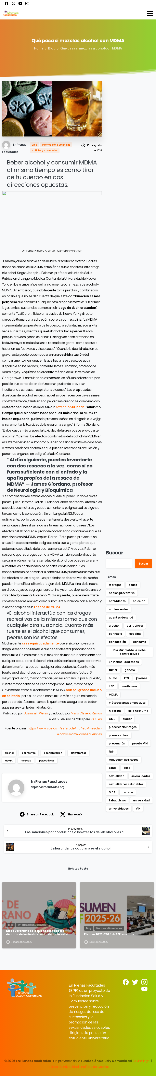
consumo (139, 642)
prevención (117, 743)
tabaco (127, 792)
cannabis (115, 634)
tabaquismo (117, 800)
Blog (51, 48)
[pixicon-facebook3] (125, 981)
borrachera (135, 625)
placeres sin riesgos (122, 727)
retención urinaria (70, 407)
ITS (126, 678)
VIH (138, 808)
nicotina (115, 711)
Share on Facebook (40, 814)
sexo (127, 768)
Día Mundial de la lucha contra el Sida (129, 652)
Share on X (74, 814)
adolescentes (118, 609)
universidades (119, 808)
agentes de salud (121, 617)
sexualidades (140, 776)
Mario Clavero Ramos (86, 713)
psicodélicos (46, 760)
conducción (117, 642)
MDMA (8, 760)
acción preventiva (122, 593)
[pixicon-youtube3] (144, 988)
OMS (112, 719)
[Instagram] (27, 3)
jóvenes (141, 678)
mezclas (26, 760)
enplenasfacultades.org (47, 787)
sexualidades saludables (126, 784)
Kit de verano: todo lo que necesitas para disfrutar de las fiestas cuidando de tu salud (37, 932)
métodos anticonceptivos (127, 702)
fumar (113, 670)
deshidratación (53, 753)
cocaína (135, 634)
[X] (13, 3)
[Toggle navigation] (150, 13)
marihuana (129, 686)
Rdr (111, 751)
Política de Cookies (95, 1066)
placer (127, 719)
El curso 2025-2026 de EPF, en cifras (109, 934)
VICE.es (96, 719)
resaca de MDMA (47, 607)
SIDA (112, 792)
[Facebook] (6, 3)
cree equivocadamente (40, 643)
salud (112, 768)
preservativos (118, 735)
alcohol (9, 753)
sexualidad (116, 776)
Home (38, 48)
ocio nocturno (138, 711)
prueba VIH (139, 743)
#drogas (115, 585)
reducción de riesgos (123, 759)
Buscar (114, 552)
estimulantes (78, 753)
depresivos (29, 753)
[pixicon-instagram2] (144, 981)
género (130, 670)
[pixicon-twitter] (135, 981)
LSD (111, 686)
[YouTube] (20, 3)
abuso (133, 585)
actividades (117, 601)
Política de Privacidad (63, 1066)
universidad (141, 800)
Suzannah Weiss (36, 713)
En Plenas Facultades (124, 662)
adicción (139, 601)
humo (113, 678)
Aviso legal (142, 1061)
